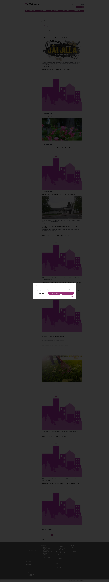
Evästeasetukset (41, 293)
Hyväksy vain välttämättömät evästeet (67, 293)
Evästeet (72, 296)
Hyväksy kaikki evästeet (54, 293)
